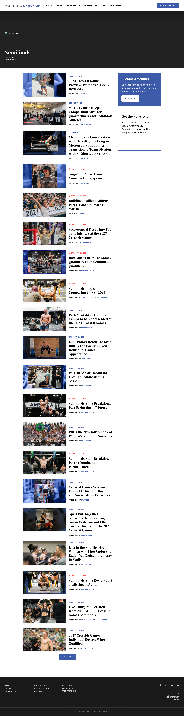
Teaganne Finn (87, 620)
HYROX (8, 689)
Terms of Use (83, 712)
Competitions (75, 103)
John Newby (86, 125)
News (7, 686)
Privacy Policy (99, 712)
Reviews (88, 6)
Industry (38, 692)
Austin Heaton (86, 242)
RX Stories (115, 6)
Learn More (130, 98)
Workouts (101, 6)
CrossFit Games (76, 76)
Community (10, 692)
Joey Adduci (86, 297)
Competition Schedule (67, 6)
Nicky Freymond (87, 328)
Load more (67, 657)
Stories (47, 6)
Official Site (10, 60)
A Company (175, 696)
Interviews (74, 132)
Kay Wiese (85, 158)
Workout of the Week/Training (70, 690)
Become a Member (168, 6)
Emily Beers (85, 94)
